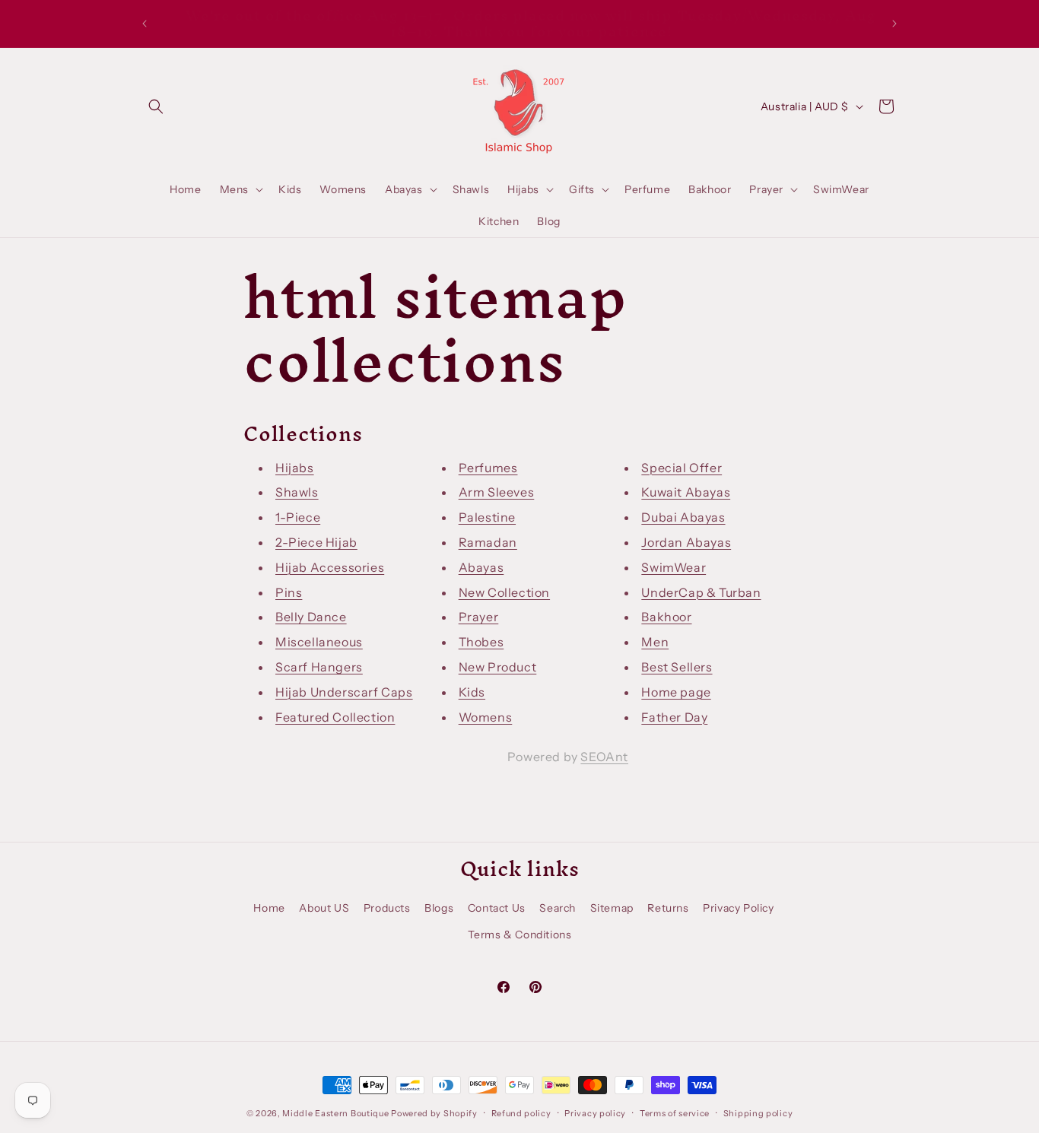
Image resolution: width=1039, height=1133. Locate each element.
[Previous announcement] (144, 23)
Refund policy (521, 1113)
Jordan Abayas (686, 542)
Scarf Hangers (319, 666)
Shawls (297, 492)
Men (655, 641)
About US (324, 908)
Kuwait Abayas (685, 492)
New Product (498, 666)
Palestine (487, 517)
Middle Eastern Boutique (335, 1113)
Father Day (674, 717)
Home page (675, 692)
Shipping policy (758, 1113)
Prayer (479, 616)
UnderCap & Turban (701, 592)
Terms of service (675, 1113)
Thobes (481, 641)
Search (557, 908)
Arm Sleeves (497, 492)
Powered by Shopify (434, 1113)
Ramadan (488, 542)
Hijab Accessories (329, 567)
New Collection (504, 592)
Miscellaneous (319, 641)
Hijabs (294, 467)
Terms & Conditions (520, 934)
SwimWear (673, 567)
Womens (486, 717)
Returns (667, 908)
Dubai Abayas (683, 517)
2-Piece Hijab (316, 542)
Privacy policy (595, 1113)
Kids (472, 692)
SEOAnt (604, 756)
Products (387, 908)
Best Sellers (676, 666)
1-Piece (297, 517)
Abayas (481, 567)
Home (268, 908)
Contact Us (497, 908)
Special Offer (681, 467)
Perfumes (488, 467)
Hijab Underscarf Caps (344, 692)
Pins (288, 592)
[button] (156, 106)
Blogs (438, 908)
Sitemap (612, 908)
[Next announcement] (894, 23)
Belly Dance (311, 616)
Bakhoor (666, 616)
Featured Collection (335, 717)
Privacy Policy (738, 908)
